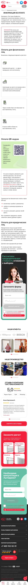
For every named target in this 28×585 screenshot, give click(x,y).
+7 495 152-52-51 (8, 546)
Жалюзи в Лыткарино (8, 526)
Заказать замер (17, 2)
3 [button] (12, 354)
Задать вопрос (9, 557)
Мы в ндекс (17, 390)
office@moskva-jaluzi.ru (10, 184)
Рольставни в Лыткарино (9, 530)
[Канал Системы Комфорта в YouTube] (21, 519)
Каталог (3, 6)
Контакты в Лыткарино (8, 543)
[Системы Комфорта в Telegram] (25, 519)
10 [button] (19, 419)
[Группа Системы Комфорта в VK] (18, 519)
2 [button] (11, 354)
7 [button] (17, 354)
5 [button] (15, 354)
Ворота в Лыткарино (8, 534)
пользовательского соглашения (7, 578)
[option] (17, 335)
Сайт (15, 394)
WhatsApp (6, 186)
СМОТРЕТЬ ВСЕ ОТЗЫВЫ (14, 423)
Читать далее (6, 415)
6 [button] (16, 354)
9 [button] (18, 419)
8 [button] (17, 419)
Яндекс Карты (8, 394)
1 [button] (10, 354)
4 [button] (12, 419)
